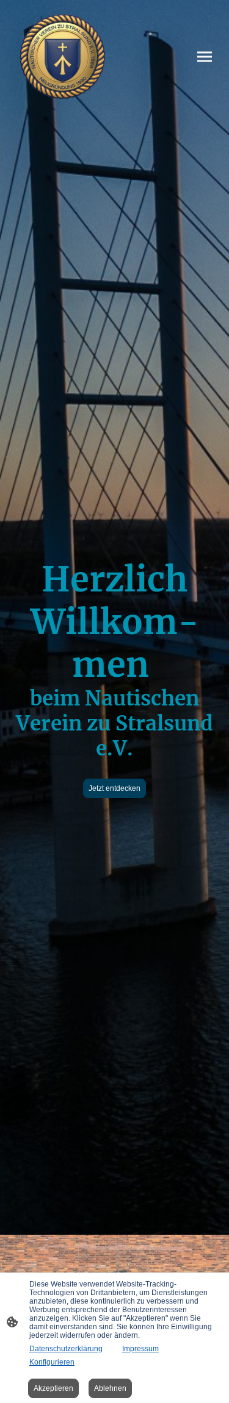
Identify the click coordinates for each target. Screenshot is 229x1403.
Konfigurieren (52, 1362)
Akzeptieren (53, 1388)
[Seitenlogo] (62, 56)
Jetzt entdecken (114, 788)
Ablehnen (110, 1388)
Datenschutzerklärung (66, 1348)
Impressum (140, 1348)
